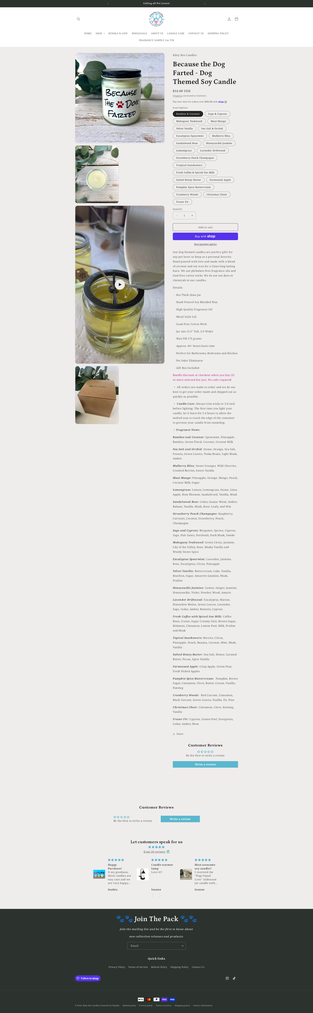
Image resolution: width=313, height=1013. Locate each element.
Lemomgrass (184, 150)
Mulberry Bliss (221, 135)
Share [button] (180, 733)
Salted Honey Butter (188, 179)
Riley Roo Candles (91, 1005)
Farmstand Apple (220, 179)
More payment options (205, 244)
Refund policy (129, 1005)
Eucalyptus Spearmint (190, 135)
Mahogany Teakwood (189, 121)
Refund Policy (159, 967)
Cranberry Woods (187, 194)
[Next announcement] (204, 3)
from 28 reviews (154, 852)
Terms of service (163, 1005)
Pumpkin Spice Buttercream (193, 187)
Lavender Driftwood (212, 150)
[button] (78, 19)
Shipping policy (182, 1005)
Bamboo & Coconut (188, 113)
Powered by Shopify (109, 1005)
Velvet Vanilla (184, 128)
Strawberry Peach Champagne (195, 157)
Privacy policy (146, 1005)
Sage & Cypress (217, 113)
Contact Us (198, 967)
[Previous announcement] (108, 3)
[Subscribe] (182, 946)
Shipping (177, 95)
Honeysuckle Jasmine (219, 143)
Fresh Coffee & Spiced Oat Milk (195, 172)
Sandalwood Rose (187, 143)
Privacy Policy (117, 967)
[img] (156, 847)
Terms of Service (138, 967)
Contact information (202, 1005)
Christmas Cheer (217, 194)
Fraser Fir (182, 201)
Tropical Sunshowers (189, 165)
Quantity (177, 209)
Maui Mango (218, 121)
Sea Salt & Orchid (212, 128)
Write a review (205, 764)
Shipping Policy (179, 967)
